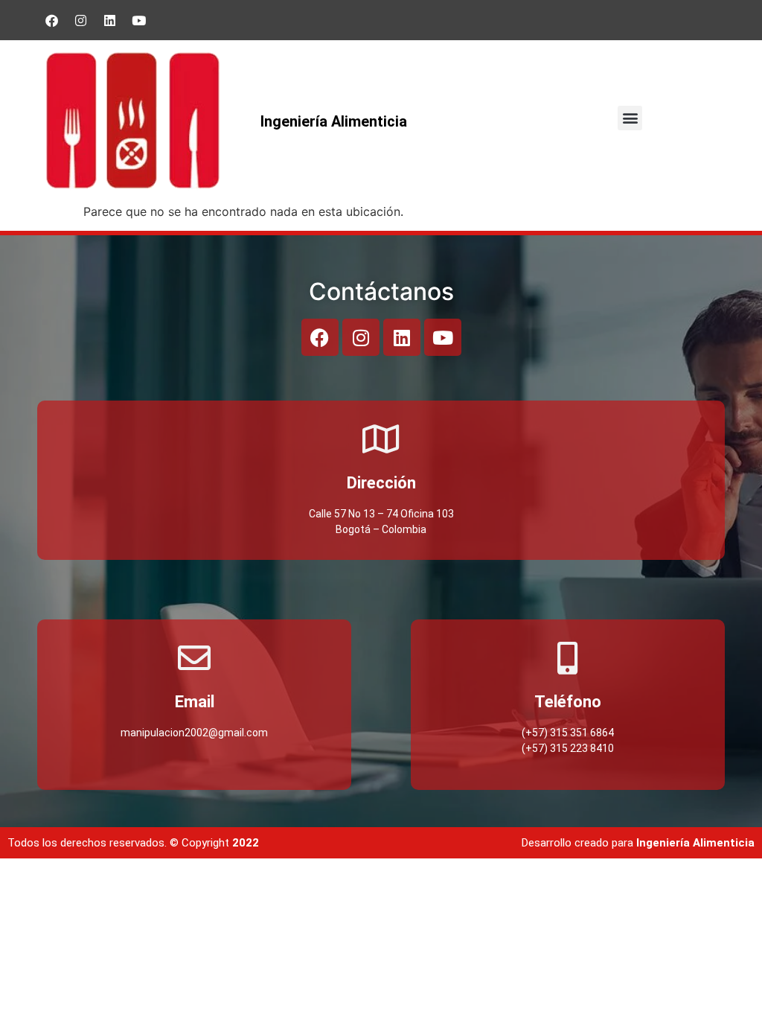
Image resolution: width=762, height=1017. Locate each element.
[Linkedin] (110, 20)
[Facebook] (52, 20)
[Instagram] (81, 20)
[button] (630, 118)
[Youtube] (139, 20)
